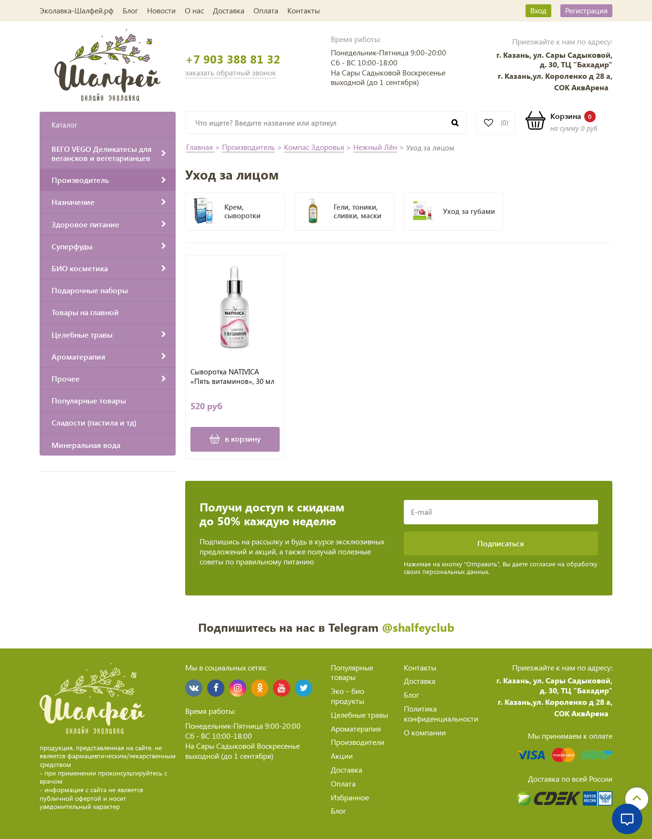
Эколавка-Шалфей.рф (77, 10)
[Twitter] (303, 688)
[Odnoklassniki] (259, 688)
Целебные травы (359, 715)
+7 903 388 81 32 (232, 59)
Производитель (248, 147)
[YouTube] (281, 688)
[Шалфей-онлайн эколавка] (107, 64)
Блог (130, 10)
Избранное (350, 797)
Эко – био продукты (347, 696)
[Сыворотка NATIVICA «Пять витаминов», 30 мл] (235, 307)
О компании (425, 732)
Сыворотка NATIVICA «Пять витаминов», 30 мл (232, 376)
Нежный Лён (375, 147)
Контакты (303, 10)
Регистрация (586, 10)
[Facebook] (215, 688)
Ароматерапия (356, 728)
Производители (357, 742)
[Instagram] (237, 688)
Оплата (265, 10)
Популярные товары (352, 672)
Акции (342, 756)
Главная (200, 147)
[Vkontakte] (193, 688)
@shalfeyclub (418, 627)
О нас (194, 10)
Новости (161, 10)
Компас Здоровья (314, 147)
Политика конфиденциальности (441, 713)
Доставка (228, 10)
